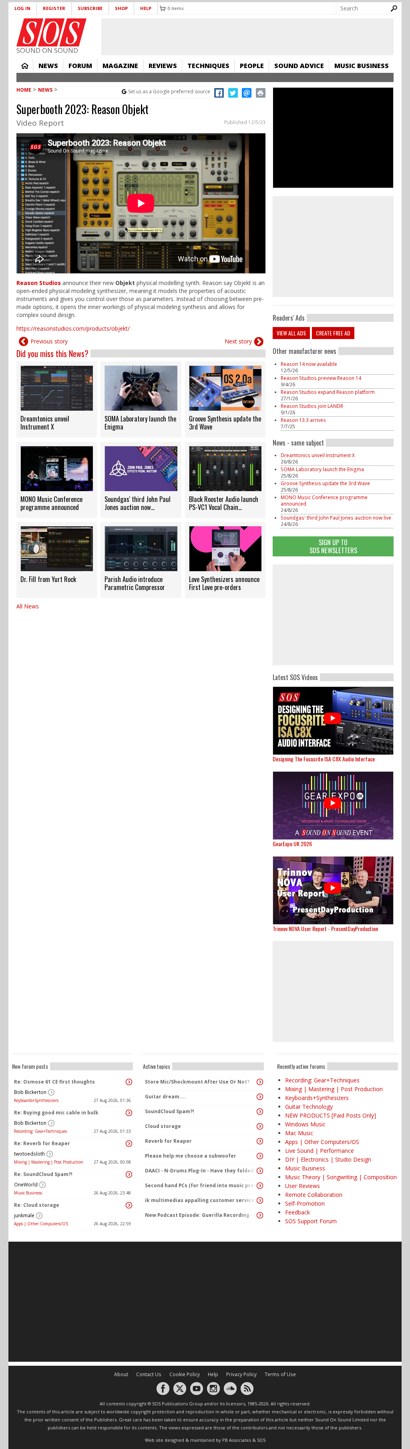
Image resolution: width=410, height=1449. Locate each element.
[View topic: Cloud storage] (259, 1126)
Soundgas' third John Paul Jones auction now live (336, 517)
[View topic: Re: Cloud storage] (129, 1205)
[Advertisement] (333, 615)
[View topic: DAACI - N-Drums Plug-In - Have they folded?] (259, 1170)
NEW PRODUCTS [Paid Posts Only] (330, 1115)
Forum (80, 65)
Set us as (169, 91)
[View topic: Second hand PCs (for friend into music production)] (259, 1185)
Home (25, 65)
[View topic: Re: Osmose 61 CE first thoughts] (129, 1082)
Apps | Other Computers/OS (41, 1223)
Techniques (208, 65)
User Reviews (302, 1186)
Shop (121, 8)
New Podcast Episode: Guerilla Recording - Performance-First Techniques (201, 1215)
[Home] (51, 32)
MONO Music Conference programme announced (324, 500)
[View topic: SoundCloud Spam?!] (259, 1111)
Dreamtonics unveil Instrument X (318, 455)
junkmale (24, 1215)
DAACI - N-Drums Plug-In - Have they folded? (200, 1170)
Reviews (163, 65)
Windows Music (305, 1124)
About (121, 1374)
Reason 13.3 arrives (303, 420)
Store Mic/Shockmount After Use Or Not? (197, 1081)
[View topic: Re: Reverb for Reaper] (129, 1143)
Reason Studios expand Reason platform (328, 392)
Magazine (120, 65)
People (252, 65)
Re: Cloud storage (36, 1205)
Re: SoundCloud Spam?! (43, 1174)
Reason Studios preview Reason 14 (321, 378)
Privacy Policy (241, 1374)
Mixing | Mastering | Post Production (48, 1162)
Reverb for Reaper (168, 1141)
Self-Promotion (305, 1203)
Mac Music (299, 1133)
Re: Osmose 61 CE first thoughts (54, 1081)
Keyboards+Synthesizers (36, 1100)
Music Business (361, 65)
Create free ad (333, 333)
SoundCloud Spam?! (169, 1111)
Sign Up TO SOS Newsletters (333, 546)
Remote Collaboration (313, 1194)
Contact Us (148, 1374)
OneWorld (26, 1184)
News (48, 65)
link (56, 399)
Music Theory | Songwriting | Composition (341, 1177)
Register (54, 8)
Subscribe (90, 8)
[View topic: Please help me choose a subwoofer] (259, 1156)
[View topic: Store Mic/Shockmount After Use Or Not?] (259, 1082)
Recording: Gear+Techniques (40, 1131)
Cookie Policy (184, 1374)
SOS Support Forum (311, 1221)
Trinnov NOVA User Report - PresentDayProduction (325, 928)
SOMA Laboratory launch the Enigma (322, 469)
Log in (22, 8)
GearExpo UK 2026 (292, 843)
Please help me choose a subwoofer (190, 1155)
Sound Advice (299, 65)
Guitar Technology (309, 1106)
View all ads (291, 333)
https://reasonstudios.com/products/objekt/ (73, 328)
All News (27, 606)
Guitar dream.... (165, 1096)
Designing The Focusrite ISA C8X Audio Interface (324, 759)
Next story (238, 341)
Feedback (297, 1212)
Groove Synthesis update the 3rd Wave (325, 483)
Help (145, 8)
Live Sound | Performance (319, 1150)
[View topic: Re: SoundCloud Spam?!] (129, 1174)
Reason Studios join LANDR (312, 406)
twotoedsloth (29, 1153)
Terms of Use (280, 1374)
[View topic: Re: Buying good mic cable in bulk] (129, 1112)
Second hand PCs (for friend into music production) (201, 1185)
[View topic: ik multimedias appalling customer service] (259, 1200)
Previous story (49, 341)
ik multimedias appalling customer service (200, 1200)
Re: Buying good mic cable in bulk (56, 1112)
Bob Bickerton (30, 1092)
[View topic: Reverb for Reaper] (259, 1141)
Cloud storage (163, 1126)
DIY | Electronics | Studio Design (328, 1159)
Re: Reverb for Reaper (42, 1143)
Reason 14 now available (309, 364)
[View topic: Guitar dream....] (259, 1096)
